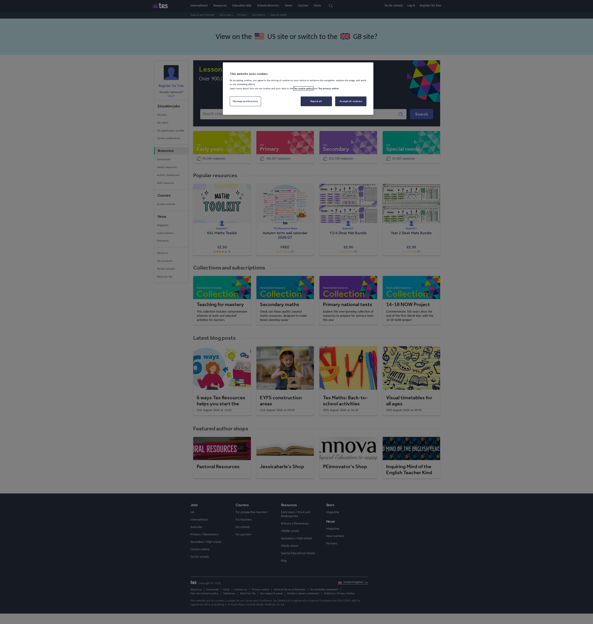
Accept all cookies (351, 101)
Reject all (316, 101)
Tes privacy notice (328, 88)
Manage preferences (245, 101)
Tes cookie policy (303, 88)
